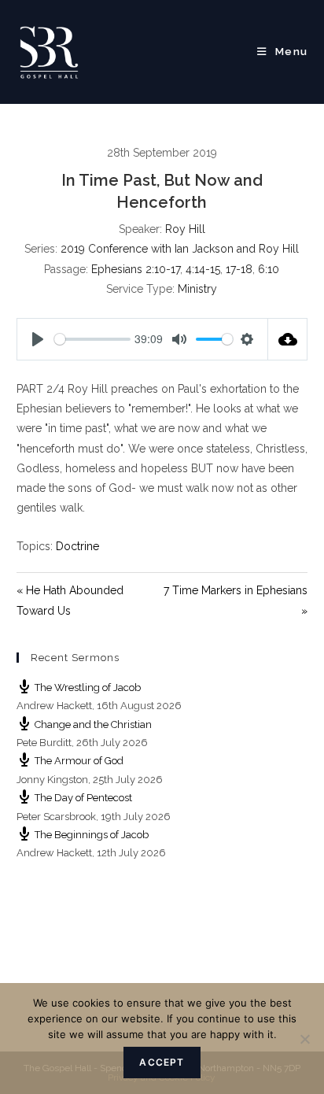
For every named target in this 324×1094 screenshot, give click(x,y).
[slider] (92, 339)
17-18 (239, 269)
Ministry (197, 289)
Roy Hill (185, 229)
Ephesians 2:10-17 (135, 269)
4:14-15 (203, 269)
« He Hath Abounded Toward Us (70, 600)
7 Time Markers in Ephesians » (235, 600)
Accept (161, 1062)
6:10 (268, 269)
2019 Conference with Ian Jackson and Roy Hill (180, 248)
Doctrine (77, 546)
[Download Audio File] (287, 339)
